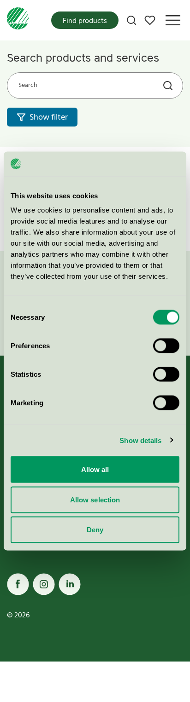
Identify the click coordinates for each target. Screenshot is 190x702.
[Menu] (173, 20)
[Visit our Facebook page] (18, 584)
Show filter (49, 117)
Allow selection (95, 499)
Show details (140, 440)
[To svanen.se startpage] (18, 20)
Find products (85, 21)
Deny (95, 530)
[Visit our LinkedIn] (70, 584)
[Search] (131, 20)
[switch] (166, 346)
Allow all (95, 469)
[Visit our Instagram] (44, 584)
